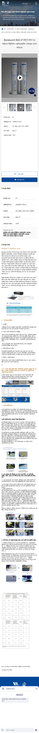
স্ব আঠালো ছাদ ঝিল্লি (7, 670)
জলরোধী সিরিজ (10, 29)
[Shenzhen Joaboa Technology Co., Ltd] (5, 3)
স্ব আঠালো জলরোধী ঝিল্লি (21, 29)
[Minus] (36, 689)
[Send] (36, 730)
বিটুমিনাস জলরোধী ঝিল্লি (24, 666)
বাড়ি (4, 29)
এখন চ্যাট (20, 174)
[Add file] (2, 730)
